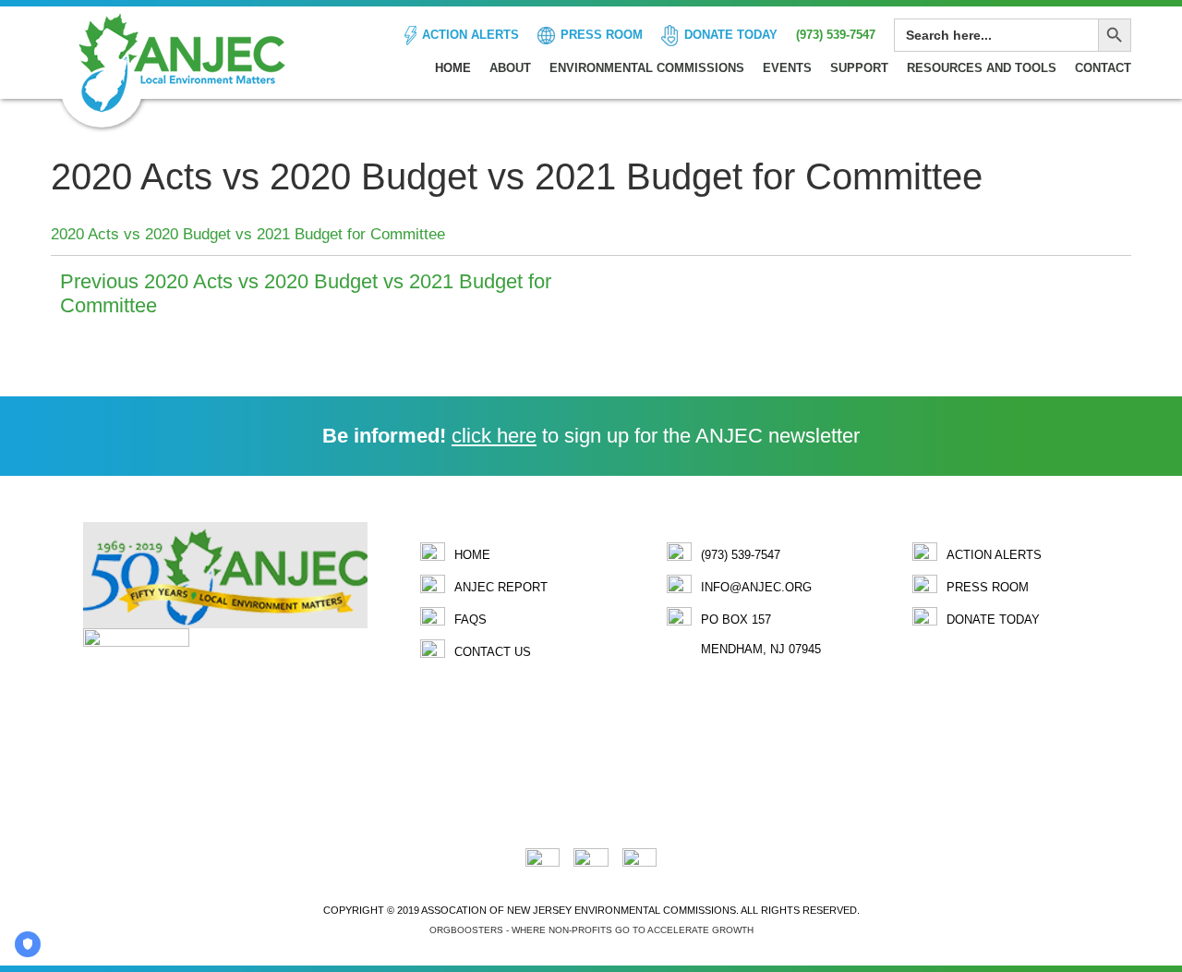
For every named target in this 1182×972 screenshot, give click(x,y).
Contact (1103, 68)
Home (453, 68)
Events (787, 68)
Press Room (602, 35)
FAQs (470, 619)
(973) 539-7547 (835, 35)
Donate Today (731, 35)
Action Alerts (470, 35)
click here (494, 435)
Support (859, 68)
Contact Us (492, 652)
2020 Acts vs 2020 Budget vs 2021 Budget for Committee (248, 234)
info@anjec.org (756, 587)
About (510, 68)
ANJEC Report (501, 587)
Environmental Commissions (646, 68)
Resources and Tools (981, 68)
